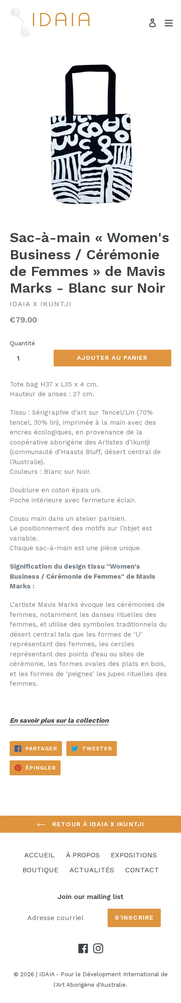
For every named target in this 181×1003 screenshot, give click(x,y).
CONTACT (142, 870)
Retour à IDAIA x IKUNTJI (97, 823)
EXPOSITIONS (134, 855)
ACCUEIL (39, 855)
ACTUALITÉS (91, 870)
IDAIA (46, 974)
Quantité (22, 343)
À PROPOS (83, 855)
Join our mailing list (90, 897)
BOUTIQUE (40, 870)
